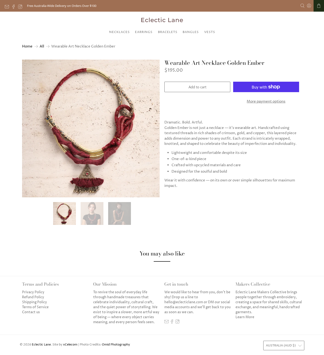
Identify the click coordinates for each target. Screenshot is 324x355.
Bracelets (167, 32)
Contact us (31, 312)
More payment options (266, 101)
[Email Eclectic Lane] (8, 7)
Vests (209, 32)
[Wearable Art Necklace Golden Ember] (91, 128)
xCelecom (70, 345)
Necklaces (119, 32)
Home (27, 46)
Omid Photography (116, 345)
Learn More (245, 317)
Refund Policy (33, 297)
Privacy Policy (33, 292)
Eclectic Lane (162, 20)
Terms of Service (35, 307)
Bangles (191, 32)
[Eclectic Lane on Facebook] (14, 7)
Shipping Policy (34, 302)
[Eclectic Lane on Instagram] (21, 7)
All (42, 46)
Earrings (144, 32)
